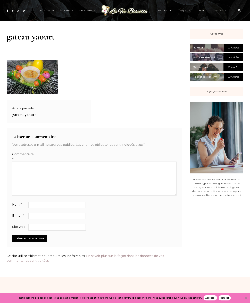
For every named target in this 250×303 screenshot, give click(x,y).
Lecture (163, 10)
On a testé (85, 10)
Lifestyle (182, 10)
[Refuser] (245, 298)
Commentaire (20, 156)
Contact (201, 10)
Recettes (44, 10)
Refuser (224, 297)
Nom (17, 204)
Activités (65, 10)
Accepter (210, 297)
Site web (19, 227)
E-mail (18, 215)
